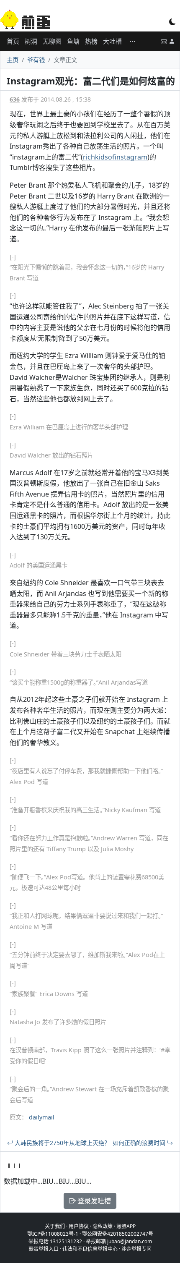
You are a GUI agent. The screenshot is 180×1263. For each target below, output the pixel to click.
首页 (13, 41)
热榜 (91, 41)
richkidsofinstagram (115, 157)
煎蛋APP (126, 1226)
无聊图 (52, 41)
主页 (12, 60)
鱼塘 (73, 41)
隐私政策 (103, 1226)
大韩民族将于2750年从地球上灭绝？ (61, 1143)
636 (15, 99)
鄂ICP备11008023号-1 (52, 1233)
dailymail (41, 1117)
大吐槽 (112, 41)
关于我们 (55, 1226)
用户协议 (79, 1226)
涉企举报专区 (136, 1249)
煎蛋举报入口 (43, 1249)
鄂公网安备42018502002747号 (117, 1233)
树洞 (31, 41)
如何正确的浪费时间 (140, 1143)
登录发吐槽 (93, 1200)
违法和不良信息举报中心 (90, 1249)
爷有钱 (36, 60)
